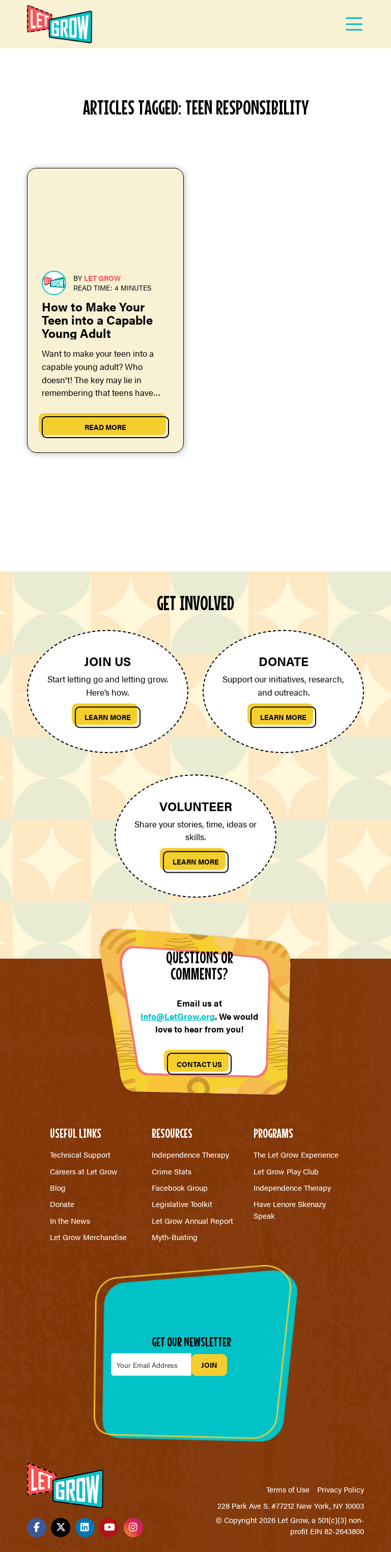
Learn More (108, 717)
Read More (105, 427)
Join (209, 1365)
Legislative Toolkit (182, 1203)
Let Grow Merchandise (88, 1236)
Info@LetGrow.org (178, 1016)
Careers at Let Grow (84, 1171)
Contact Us (199, 1064)
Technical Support (80, 1154)
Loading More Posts (195, 513)
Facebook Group (180, 1187)
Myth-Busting (175, 1236)
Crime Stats (171, 1171)
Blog (58, 1187)
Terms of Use (288, 1489)
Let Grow (102, 278)
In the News (70, 1220)
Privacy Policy (340, 1489)
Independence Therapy (190, 1154)
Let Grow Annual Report (192, 1220)
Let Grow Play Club (286, 1171)
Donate (62, 1203)
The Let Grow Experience (296, 1154)
